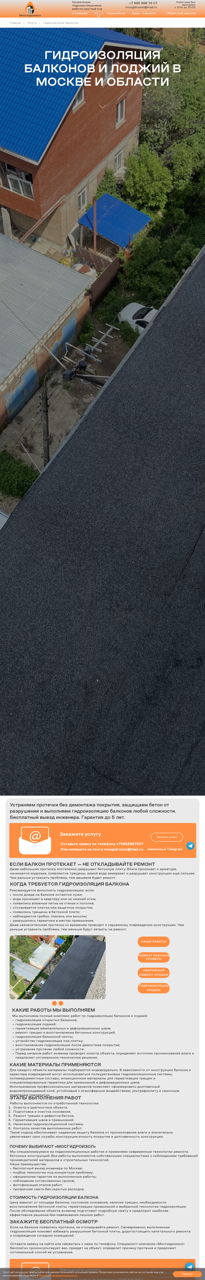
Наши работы (116, 13)
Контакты (149, 13)
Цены (135, 13)
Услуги (32, 23)
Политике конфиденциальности (58, 1276)
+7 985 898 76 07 (143, 3)
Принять (187, 1274)
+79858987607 (129, 844)
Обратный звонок (181, 13)
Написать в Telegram (165, 849)
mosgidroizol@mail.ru (141, 7)
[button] (167, 837)
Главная (15, 23)
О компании (80, 13)
